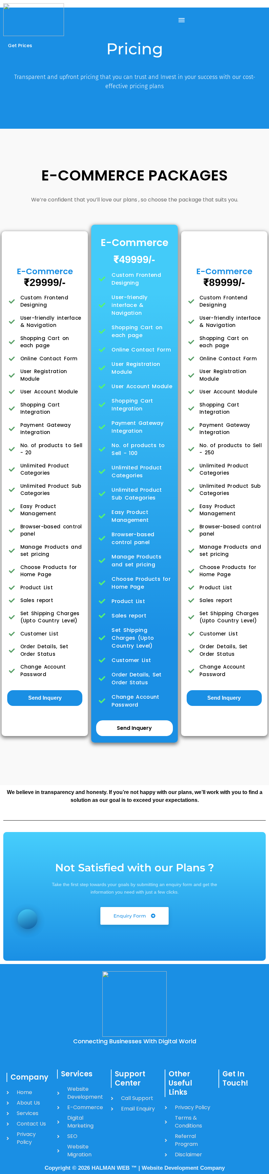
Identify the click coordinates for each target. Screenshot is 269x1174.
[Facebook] (224, 1100)
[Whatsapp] (224, 1113)
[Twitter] (224, 1132)
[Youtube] (245, 1132)
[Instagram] (245, 1100)
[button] (181, 19)
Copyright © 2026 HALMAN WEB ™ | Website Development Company (135, 1168)
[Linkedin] (224, 1145)
